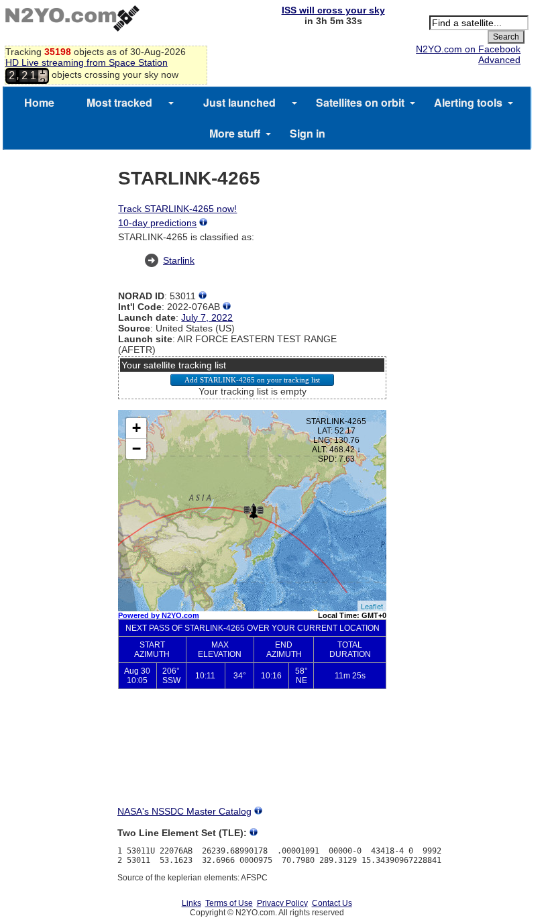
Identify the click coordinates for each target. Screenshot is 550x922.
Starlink (179, 260)
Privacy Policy (282, 903)
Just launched (239, 102)
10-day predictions (157, 222)
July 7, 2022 (207, 317)
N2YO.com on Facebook (468, 49)
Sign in (307, 133)
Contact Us (332, 903)
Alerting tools (468, 102)
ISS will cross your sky (333, 10)
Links (191, 903)
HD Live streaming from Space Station (86, 62)
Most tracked (119, 102)
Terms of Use (229, 903)
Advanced (499, 59)
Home (39, 102)
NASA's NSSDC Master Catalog (184, 811)
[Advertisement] (252, 758)
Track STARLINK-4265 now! (177, 208)
